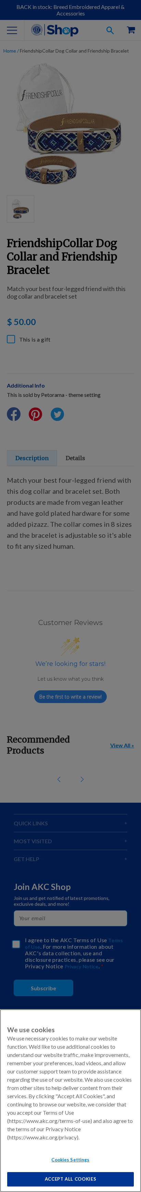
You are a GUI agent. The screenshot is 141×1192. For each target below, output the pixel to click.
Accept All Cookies (71, 1179)
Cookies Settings (70, 1159)
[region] (70, 1100)
